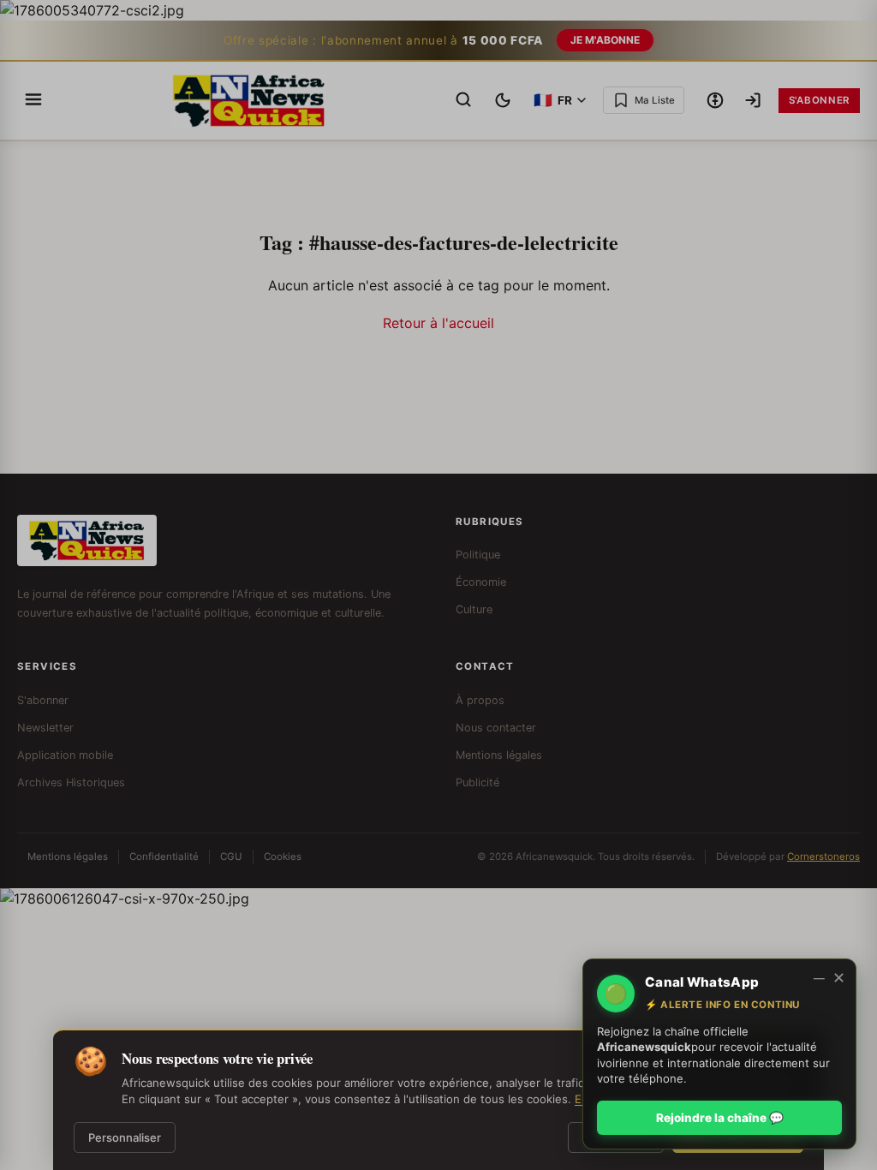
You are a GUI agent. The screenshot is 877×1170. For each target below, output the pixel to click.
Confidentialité (164, 857)
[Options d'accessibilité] (715, 100)
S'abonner (819, 100)
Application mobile (65, 755)
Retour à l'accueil (438, 322)
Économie (481, 582)
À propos (480, 700)
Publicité (477, 782)
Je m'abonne (605, 39)
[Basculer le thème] (502, 100)
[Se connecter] (752, 100)
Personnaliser (124, 1137)
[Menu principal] (33, 100)
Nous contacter (496, 727)
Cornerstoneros (823, 857)
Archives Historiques (71, 782)
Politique (478, 554)
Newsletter (45, 727)
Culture (474, 609)
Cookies (282, 857)
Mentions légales (499, 755)
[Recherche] (463, 100)
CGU (231, 857)
